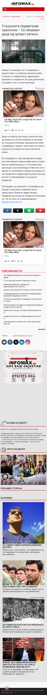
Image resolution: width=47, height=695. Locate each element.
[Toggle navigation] (5, 9)
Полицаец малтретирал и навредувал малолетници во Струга (22, 295)
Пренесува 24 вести (12, 202)
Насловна (6, 16)
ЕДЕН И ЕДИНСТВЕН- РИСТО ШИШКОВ (20, 587)
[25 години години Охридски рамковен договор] (23, 523)
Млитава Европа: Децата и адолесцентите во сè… (16, 286)
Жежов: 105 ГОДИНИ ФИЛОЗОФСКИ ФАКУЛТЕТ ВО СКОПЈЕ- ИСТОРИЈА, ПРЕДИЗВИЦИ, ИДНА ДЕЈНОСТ (19, 664)
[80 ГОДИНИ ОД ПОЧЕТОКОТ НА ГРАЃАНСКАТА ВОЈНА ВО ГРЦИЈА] (23, 610)
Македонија (15, 16)
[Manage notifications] (7, 688)
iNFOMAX (10, 690)
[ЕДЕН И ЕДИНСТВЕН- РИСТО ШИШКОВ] (23, 572)
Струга (29, 336)
